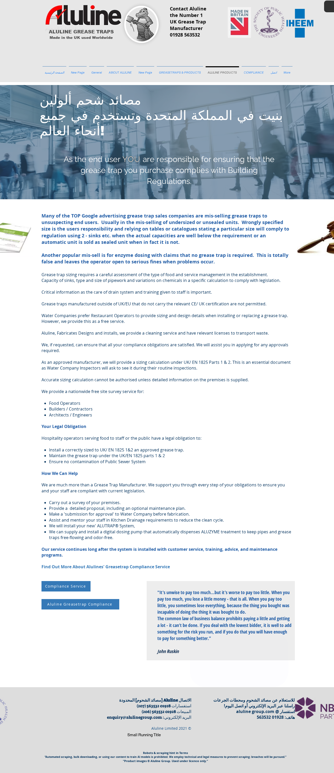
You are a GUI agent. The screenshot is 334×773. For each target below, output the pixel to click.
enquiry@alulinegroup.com (134, 717)
